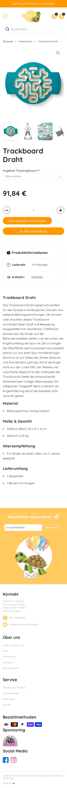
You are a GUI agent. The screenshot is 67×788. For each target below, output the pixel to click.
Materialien (9, 699)
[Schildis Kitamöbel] (31, 16)
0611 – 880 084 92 (17, 617)
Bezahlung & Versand (14, 687)
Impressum (9, 662)
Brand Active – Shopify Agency (36, 775)
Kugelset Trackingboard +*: (21, 170)
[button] (60, 16)
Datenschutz (9, 656)
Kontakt (7, 704)
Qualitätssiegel (10, 693)
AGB (5, 651)
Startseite (8, 41)
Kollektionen (25, 41)
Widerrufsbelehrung (13, 645)
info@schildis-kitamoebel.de (23, 624)
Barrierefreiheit (11, 668)
